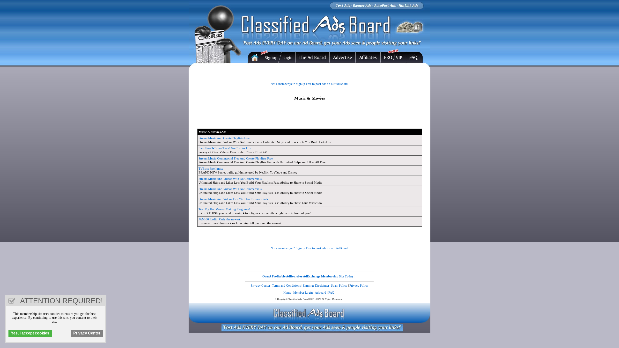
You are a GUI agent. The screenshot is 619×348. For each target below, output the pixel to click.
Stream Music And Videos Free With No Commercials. (234, 199)
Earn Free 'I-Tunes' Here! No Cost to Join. (225, 148)
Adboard (320, 292)
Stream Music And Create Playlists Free (224, 138)
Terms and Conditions (286, 285)
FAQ (331, 292)
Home (287, 292)
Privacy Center (260, 285)
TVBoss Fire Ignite (211, 168)
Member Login (303, 292)
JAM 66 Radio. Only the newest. (220, 219)
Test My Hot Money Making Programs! (224, 209)
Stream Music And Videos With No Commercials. (230, 179)
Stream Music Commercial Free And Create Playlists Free (236, 158)
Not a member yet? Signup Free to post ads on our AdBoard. (309, 84)
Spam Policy (339, 285)
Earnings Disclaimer (316, 285)
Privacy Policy (358, 285)
